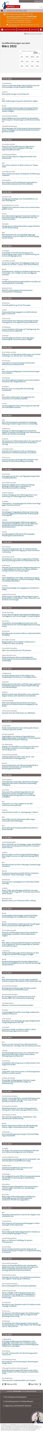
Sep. (22, 66)
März (32, 57)
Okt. (27, 66)
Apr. (37, 57)
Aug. (37, 61)
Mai (22, 61)
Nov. (32, 66)
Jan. (22, 57)
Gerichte (34, 29)
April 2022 (34, 1384)
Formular (33, 1430)
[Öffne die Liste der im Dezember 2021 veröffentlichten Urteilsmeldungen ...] (20, 53)
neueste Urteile (10, 29)
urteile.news (13, 1424)
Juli (33, 61)
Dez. (37, 66)
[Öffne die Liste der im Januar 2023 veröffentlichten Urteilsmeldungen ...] (39, 53)
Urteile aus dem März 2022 (17, 11)
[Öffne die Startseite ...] (16, 5)
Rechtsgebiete (23, 29)
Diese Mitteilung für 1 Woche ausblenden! (23, 25)
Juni (27, 61)
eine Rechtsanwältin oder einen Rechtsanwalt (19, 1428)
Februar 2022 (12, 1384)
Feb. (27, 57)
